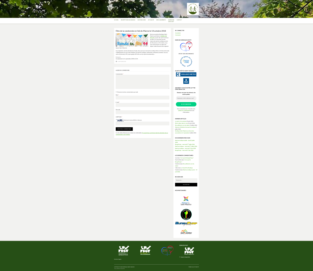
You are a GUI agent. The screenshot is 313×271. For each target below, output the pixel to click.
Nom (117, 95)
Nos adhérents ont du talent (182, 125)
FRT (198, 267)
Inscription (178, 33)
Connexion (178, 35)
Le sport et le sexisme (180, 121)
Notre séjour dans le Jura (181, 123)
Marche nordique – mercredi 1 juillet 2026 (186, 146)
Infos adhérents (161, 20)
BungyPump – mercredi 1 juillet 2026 (185, 144)
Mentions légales (117, 259)
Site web (118, 109)
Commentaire (119, 74)
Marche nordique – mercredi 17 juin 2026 (185, 148)
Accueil (116, 20)
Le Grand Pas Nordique (187, 167)
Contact (179, 20)
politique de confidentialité (184, 110)
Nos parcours (142, 20)
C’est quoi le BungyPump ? (187, 158)
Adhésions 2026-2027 (171, 20)
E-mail (118, 102)
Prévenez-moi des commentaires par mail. (127, 92)
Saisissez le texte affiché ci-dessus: (133, 120)
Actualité (151, 20)
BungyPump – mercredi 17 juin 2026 (184, 150)
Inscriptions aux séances (128, 20)
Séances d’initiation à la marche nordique (185, 127)
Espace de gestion (185, 257)
